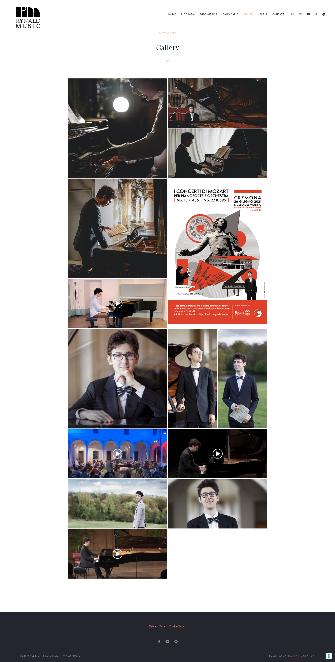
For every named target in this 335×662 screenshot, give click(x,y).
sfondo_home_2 (117, 504)
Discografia (208, 14)
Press (263, 14)
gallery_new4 (217, 103)
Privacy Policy (158, 626)
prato (242, 378)
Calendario (231, 14)
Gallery (249, 14)
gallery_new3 (117, 128)
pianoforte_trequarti (192, 378)
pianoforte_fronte (117, 378)
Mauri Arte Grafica (301, 655)
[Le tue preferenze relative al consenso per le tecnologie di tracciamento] (329, 656)
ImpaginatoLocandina (217, 253)
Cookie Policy (177, 626)
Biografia (188, 14)
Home (172, 14)
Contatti (278, 14)
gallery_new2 (217, 153)
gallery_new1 (117, 228)
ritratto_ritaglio (217, 504)
